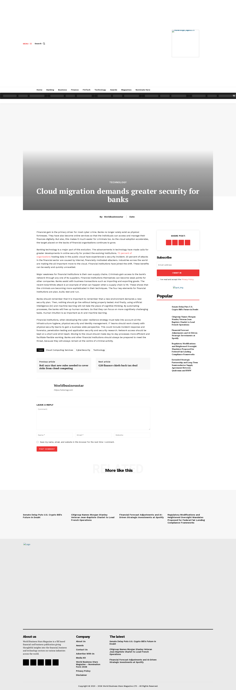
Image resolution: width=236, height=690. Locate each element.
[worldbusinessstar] (43, 387)
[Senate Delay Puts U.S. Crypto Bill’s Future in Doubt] (163, 308)
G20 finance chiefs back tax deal (117, 365)
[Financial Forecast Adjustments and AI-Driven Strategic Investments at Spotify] (163, 333)
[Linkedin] (41, 662)
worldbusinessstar (113, 217)
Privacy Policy (187, 279)
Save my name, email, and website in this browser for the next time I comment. (77, 442)
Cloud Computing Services (59, 350)
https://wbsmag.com (63, 390)
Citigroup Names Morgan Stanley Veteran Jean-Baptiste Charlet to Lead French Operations (184, 320)
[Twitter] (175, 242)
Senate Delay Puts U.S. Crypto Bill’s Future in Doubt (185, 308)
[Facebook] (168, 242)
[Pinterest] (181, 242)
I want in (176, 273)
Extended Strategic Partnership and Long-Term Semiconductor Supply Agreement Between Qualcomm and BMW (185, 365)
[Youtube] (56, 662)
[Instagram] (33, 662)
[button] (40, 43)
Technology (118, 182)
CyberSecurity (83, 350)
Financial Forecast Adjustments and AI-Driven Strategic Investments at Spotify (184, 334)
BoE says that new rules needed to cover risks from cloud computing (63, 367)
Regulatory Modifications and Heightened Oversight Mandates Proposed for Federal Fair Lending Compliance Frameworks (184, 348)
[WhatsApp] (187, 242)
